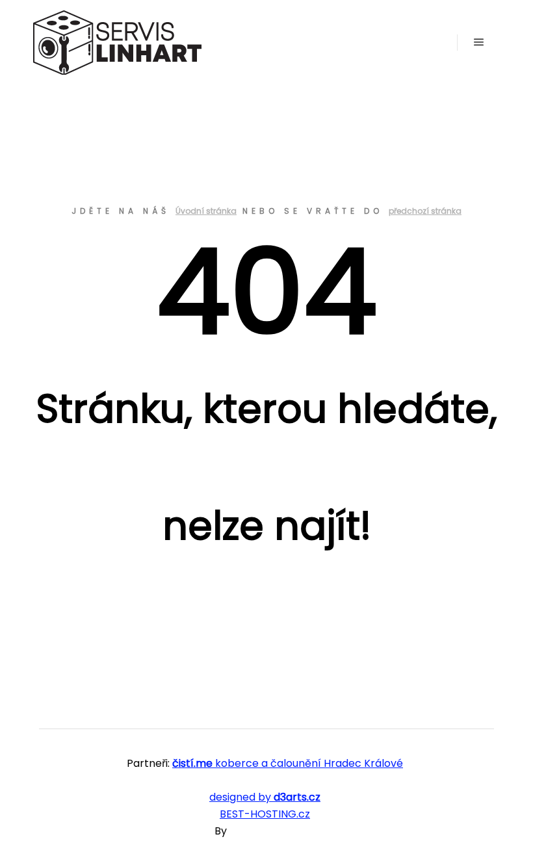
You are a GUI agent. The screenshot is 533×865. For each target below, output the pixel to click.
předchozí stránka (425, 210)
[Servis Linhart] (117, 42)
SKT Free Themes (273, 830)
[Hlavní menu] (479, 42)
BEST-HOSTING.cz (265, 814)
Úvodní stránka (206, 210)
